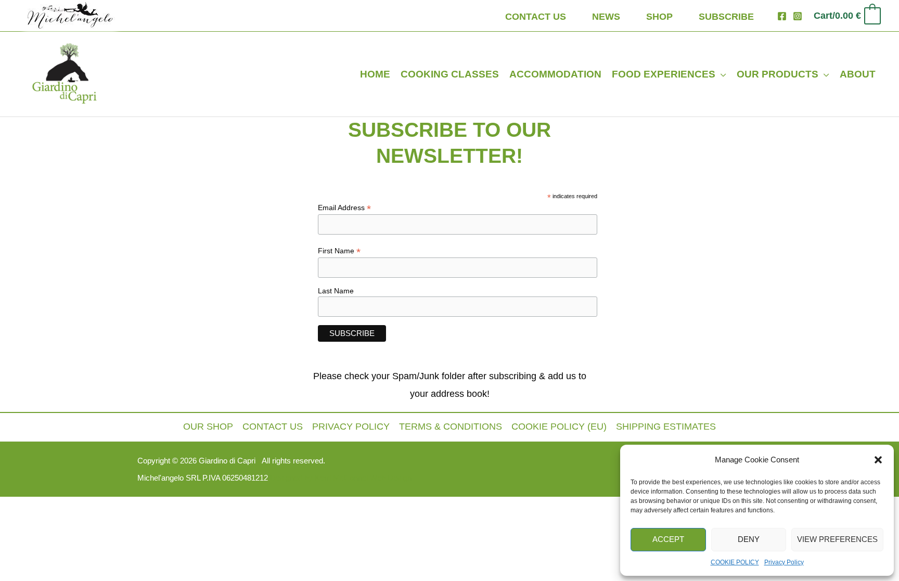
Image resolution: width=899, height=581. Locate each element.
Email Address (344, 208)
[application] (720, 74)
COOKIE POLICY (735, 562)
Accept (668, 539)
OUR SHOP (208, 426)
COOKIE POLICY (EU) (559, 426)
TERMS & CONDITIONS (450, 426)
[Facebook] (782, 16)
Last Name (336, 291)
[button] (878, 460)
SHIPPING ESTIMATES (666, 426)
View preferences (837, 539)
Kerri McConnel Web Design (362, 478)
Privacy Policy (784, 562)
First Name (339, 251)
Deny (749, 539)
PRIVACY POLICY (351, 426)
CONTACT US (272, 426)
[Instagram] (797, 16)
